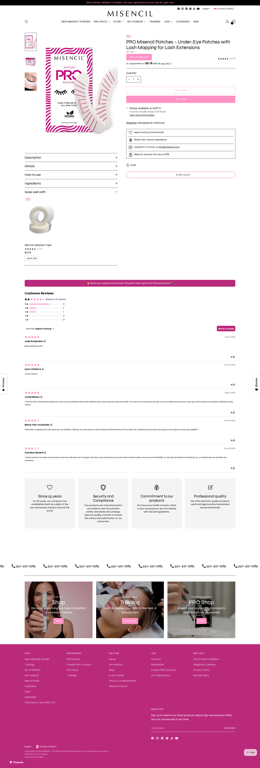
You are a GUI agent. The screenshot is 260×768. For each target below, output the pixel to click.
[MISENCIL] (130, 14)
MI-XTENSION (32, 670)
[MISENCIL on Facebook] (178, 8)
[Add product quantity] (138, 79)
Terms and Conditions (206, 659)
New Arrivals (32, 681)
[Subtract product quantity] (129, 79)
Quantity (131, 73)
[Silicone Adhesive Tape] (39, 219)
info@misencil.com (169, 147)
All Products (32, 675)
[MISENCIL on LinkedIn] (186, 8)
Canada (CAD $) (225, 8)
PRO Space (73, 659)
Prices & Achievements (122, 681)
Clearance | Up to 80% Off (40, 702)
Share (133, 165)
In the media (116, 675)
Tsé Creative (42, 754)
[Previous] (78, 2)
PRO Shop (72, 670)
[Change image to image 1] (31, 42)
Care (28, 691)
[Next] (182, 2)
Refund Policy (201, 675)
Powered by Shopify (34, 757)
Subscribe (229, 728)
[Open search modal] (26, 22)
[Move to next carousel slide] (232, 546)
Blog (111, 670)
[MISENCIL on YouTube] (198, 8)
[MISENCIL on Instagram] (182, 8)
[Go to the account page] (227, 22)
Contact (156, 659)
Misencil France (118, 686)
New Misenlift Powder (37, 659)
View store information (142, 115)
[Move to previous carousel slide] (225, 546)
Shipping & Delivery (204, 664)
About (112, 659)
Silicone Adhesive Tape (38, 245)
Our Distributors (160, 675)
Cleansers (31, 686)
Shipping (131, 123)
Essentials (30, 697)
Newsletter (157, 664)
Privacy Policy (201, 670)
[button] (180, 63)
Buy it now (180, 99)
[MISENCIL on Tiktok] (194, 8)
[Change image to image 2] (31, 62)
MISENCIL (46, 751)
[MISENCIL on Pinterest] (190, 8)
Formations (115, 664)
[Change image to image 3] (31, 82)
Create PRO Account (79, 664)
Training (29, 664)
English (206, 8)
